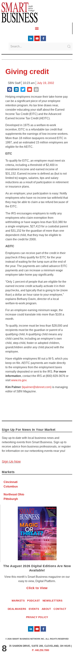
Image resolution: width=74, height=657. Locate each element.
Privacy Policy (37, 617)
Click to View (37, 588)
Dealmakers (17, 608)
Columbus (11, 486)
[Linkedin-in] (30, 38)
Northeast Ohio (14, 494)
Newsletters (53, 600)
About (46, 608)
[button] (37, 28)
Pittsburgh (11, 498)
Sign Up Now (11, 461)
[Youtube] (37, 38)
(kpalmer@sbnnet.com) (36, 387)
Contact (60, 608)
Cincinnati (10, 482)
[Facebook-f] (43, 38)
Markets (18, 600)
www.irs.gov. (19, 380)
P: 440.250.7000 (40, 650)
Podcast (33, 600)
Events (34, 608)
